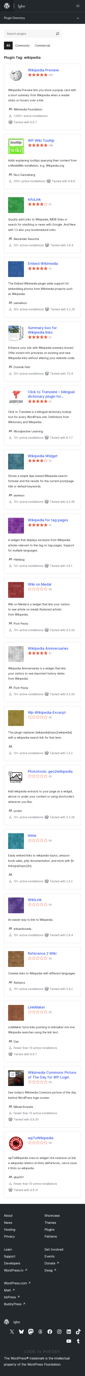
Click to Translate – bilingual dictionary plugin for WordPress (51, 394)
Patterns (50, 1236)
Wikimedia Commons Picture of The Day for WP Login (52, 1074)
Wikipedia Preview (43, 70)
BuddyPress (15, 1304)
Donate (51, 1263)
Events (49, 1256)
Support (9, 1256)
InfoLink (34, 199)
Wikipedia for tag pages (48, 520)
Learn (8, 1249)
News (8, 1223)
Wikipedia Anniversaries (48, 648)
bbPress (12, 1297)
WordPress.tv (15, 1270)
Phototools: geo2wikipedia (50, 771)
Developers (12, 1263)
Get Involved (53, 1249)
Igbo (16, 1322)
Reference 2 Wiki (42, 953)
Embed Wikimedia (43, 263)
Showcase (52, 1215)
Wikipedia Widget (43, 456)
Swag (50, 1270)
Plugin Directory (14, 18)
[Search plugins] (57, 34)
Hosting (9, 1229)
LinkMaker (36, 1007)
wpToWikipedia (40, 1138)
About (8, 1215)
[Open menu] (78, 6)
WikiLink (35, 900)
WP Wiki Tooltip (41, 140)
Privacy (9, 1236)
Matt (9, 1290)
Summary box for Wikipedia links (42, 330)
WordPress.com (17, 1283)
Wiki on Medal (39, 584)
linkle (32, 835)
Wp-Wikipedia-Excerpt (47, 712)
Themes (50, 1223)
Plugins (49, 1229)
